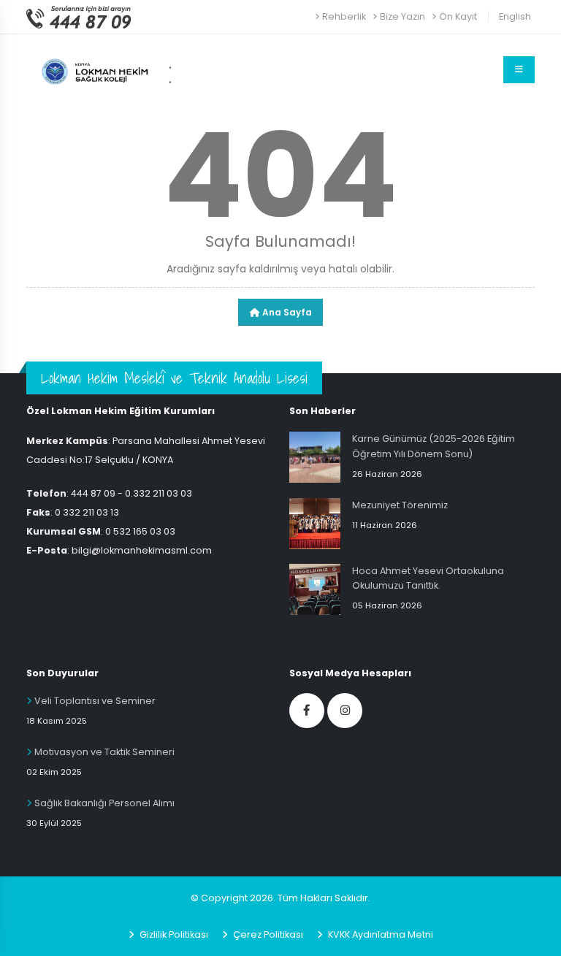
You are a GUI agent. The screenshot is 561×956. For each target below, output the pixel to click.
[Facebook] (306, 710)
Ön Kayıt (458, 16)
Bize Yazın (402, 16)
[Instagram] (344, 710)
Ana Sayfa (286, 312)
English (515, 16)
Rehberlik (344, 16)
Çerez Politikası (267, 934)
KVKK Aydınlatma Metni (379, 934)
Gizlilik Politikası (172, 934)
